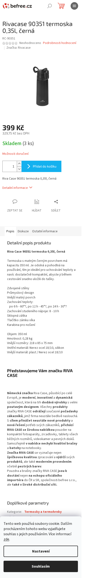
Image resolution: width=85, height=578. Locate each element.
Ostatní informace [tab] (45, 231)
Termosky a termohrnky (43, 511)
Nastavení (41, 551)
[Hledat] (49, 6)
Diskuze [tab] (23, 231)
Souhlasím (41, 566)
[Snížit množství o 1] (19, 169)
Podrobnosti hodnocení (59, 43)
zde (6, 539)
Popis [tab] (10, 231)
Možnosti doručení (15, 154)
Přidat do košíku (44, 166)
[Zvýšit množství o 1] (19, 163)
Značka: (18, 47)
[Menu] (74, 6)
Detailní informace (15, 187)
